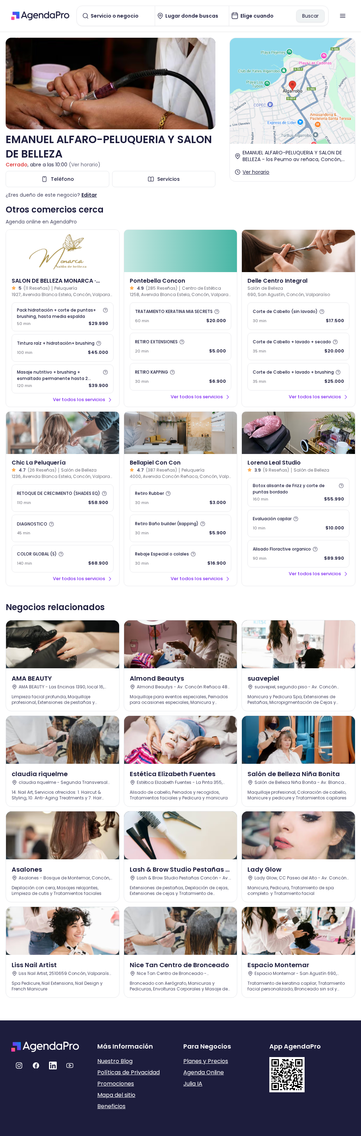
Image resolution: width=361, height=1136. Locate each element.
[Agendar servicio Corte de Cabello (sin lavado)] (298, 316)
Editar (89, 194)
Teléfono (62, 179)
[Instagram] (19, 1065)
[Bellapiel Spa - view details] (180, 433)
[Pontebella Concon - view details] (180, 251)
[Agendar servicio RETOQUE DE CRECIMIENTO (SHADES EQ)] (62, 498)
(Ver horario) (84, 164)
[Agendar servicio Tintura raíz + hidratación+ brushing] (62, 347)
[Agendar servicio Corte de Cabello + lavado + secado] (298, 346)
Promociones (115, 1084)
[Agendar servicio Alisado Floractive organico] (298, 553)
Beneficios (111, 1106)
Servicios (168, 179)
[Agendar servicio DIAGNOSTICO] (62, 528)
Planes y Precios (205, 1061)
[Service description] (105, 310)
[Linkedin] (53, 1065)
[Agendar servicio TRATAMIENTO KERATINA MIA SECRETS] (180, 316)
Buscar (310, 15)
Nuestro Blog (115, 1061)
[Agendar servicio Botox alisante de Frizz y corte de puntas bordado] (298, 492)
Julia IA (192, 1084)
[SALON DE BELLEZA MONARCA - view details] (62, 251)
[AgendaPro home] (40, 15)
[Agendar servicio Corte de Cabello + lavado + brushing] (298, 376)
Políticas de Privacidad (128, 1072)
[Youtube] (70, 1065)
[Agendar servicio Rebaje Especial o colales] (180, 558)
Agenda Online (203, 1072)
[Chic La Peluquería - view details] (62, 433)
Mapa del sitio (116, 1095)
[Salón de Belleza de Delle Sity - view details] (298, 251)
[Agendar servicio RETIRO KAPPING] (180, 376)
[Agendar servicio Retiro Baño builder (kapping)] (180, 528)
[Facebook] (36, 1065)
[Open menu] (343, 16)
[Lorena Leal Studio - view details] (298, 433)
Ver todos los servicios (79, 399)
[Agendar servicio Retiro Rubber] (180, 498)
